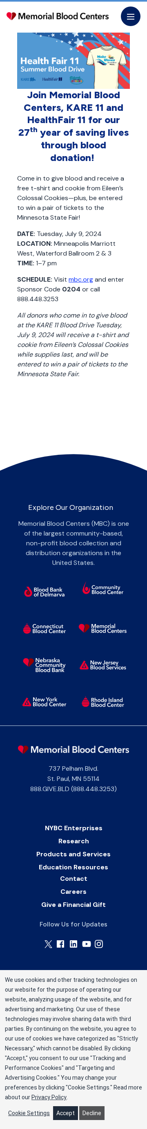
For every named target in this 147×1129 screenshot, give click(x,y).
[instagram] (99, 944)
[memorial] (103, 628)
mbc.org (81, 279)
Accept (65, 1113)
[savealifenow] (103, 589)
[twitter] (48, 944)
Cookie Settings (29, 1113)
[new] (103, 665)
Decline (91, 1113)
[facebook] (60, 944)
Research (73, 841)
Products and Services (73, 854)
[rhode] (103, 702)
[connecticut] (44, 628)
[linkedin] (73, 944)
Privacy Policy (49, 1097)
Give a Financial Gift (73, 904)
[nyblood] (44, 702)
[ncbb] (44, 665)
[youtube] (86, 944)
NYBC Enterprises (73, 828)
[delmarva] (44, 592)
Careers (73, 891)
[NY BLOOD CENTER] (58, 16)
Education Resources (73, 867)
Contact (73, 878)
